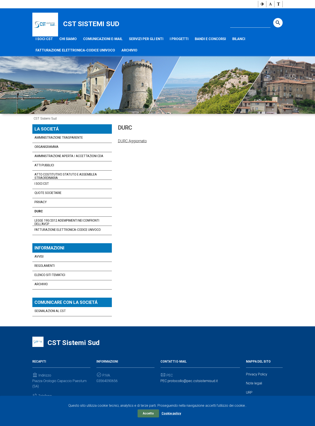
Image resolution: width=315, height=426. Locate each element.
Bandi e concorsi (210, 39)
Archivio (129, 50)
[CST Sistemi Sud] (45, 24)
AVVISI (39, 256)
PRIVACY (40, 202)
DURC (38, 211)
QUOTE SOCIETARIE (48, 193)
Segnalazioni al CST (50, 311)
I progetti (179, 39)
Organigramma (46, 146)
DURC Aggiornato (132, 141)
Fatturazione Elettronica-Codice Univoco (75, 50)
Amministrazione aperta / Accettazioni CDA (68, 156)
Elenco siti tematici (49, 275)
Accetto (148, 413)
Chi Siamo (68, 39)
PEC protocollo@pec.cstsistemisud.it (189, 381)
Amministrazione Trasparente (58, 137)
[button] (262, 4)
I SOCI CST (44, 39)
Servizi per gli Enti (146, 39)
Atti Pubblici (44, 165)
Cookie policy (171, 413)
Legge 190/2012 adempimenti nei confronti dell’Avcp (66, 222)
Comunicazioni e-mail (103, 39)
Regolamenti (44, 265)
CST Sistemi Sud (91, 24)
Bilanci (238, 39)
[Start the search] (278, 22)
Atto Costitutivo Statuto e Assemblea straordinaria (65, 176)
